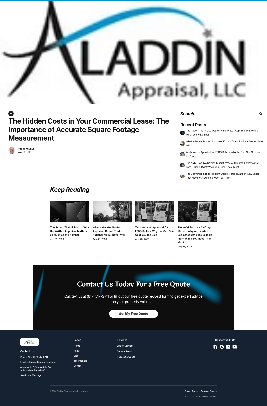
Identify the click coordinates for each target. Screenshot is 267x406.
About (77, 350)
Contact (78, 365)
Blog (76, 355)
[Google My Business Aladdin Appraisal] (221, 346)
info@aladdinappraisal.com (40, 362)
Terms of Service (209, 391)
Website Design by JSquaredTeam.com (201, 396)
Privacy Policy (191, 391)
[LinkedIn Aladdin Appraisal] (228, 346)
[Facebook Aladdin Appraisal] (215, 346)
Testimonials (80, 360)
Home (77, 345)
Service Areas (124, 351)
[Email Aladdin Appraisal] (234, 347)
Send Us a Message (30, 375)
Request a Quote (126, 356)
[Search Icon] (261, 113)
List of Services (125, 345)
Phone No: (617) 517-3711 (34, 357)
